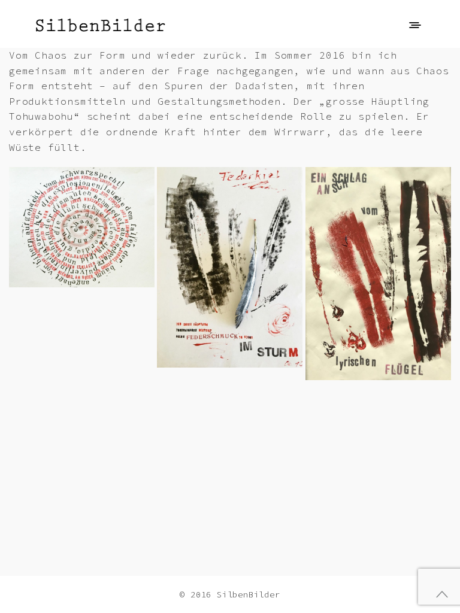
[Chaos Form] (82, 227)
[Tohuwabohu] (229, 267)
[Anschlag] (378, 273)
